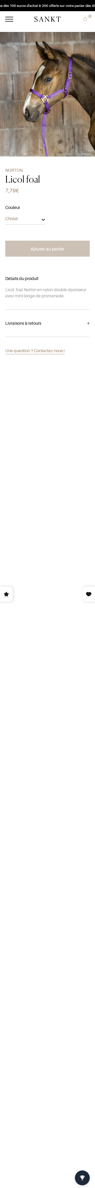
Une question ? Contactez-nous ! (35, 350)
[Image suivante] (91, 94)
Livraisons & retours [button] (23, 323)
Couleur (12, 207)
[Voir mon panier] (84, 18)
